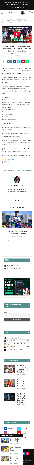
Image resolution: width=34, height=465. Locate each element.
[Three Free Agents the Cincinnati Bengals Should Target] (9, 383)
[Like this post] (10, 61)
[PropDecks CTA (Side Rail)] (17, 278)
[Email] (20, 7)
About (8, 4)
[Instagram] (15, 7)
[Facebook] (10, 7)
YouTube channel (7, 129)
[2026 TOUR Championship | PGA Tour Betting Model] (5, 458)
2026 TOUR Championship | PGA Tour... (15, 459)
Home (3, 19)
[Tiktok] (23, 7)
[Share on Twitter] (18, 61)
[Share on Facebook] (14, 61)
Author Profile (9, 170)
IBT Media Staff (14, 53)
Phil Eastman (7, 162)
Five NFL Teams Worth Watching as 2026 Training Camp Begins (23, 369)
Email (5, 312)
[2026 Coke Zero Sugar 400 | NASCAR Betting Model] (17, 219)
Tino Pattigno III (9, 159)
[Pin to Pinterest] (23, 61)
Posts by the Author (25, 170)
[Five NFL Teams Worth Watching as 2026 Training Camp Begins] (9, 369)
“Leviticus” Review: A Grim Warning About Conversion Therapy (22, 398)
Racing (11, 19)
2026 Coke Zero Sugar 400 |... (15, 440)
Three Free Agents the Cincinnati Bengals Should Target (23, 383)
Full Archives (15, 4)
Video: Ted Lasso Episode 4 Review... (15, 449)
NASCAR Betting (21, 19)
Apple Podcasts (22, 151)
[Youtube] (18, 7)
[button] (3, 226)
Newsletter (24, 4)
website (17, 136)
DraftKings (14, 142)
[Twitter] (12, 7)
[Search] (32, 13)
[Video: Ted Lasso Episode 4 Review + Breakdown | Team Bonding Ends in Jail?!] (5, 448)
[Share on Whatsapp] (27, 61)
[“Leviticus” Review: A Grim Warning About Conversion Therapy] (9, 397)
